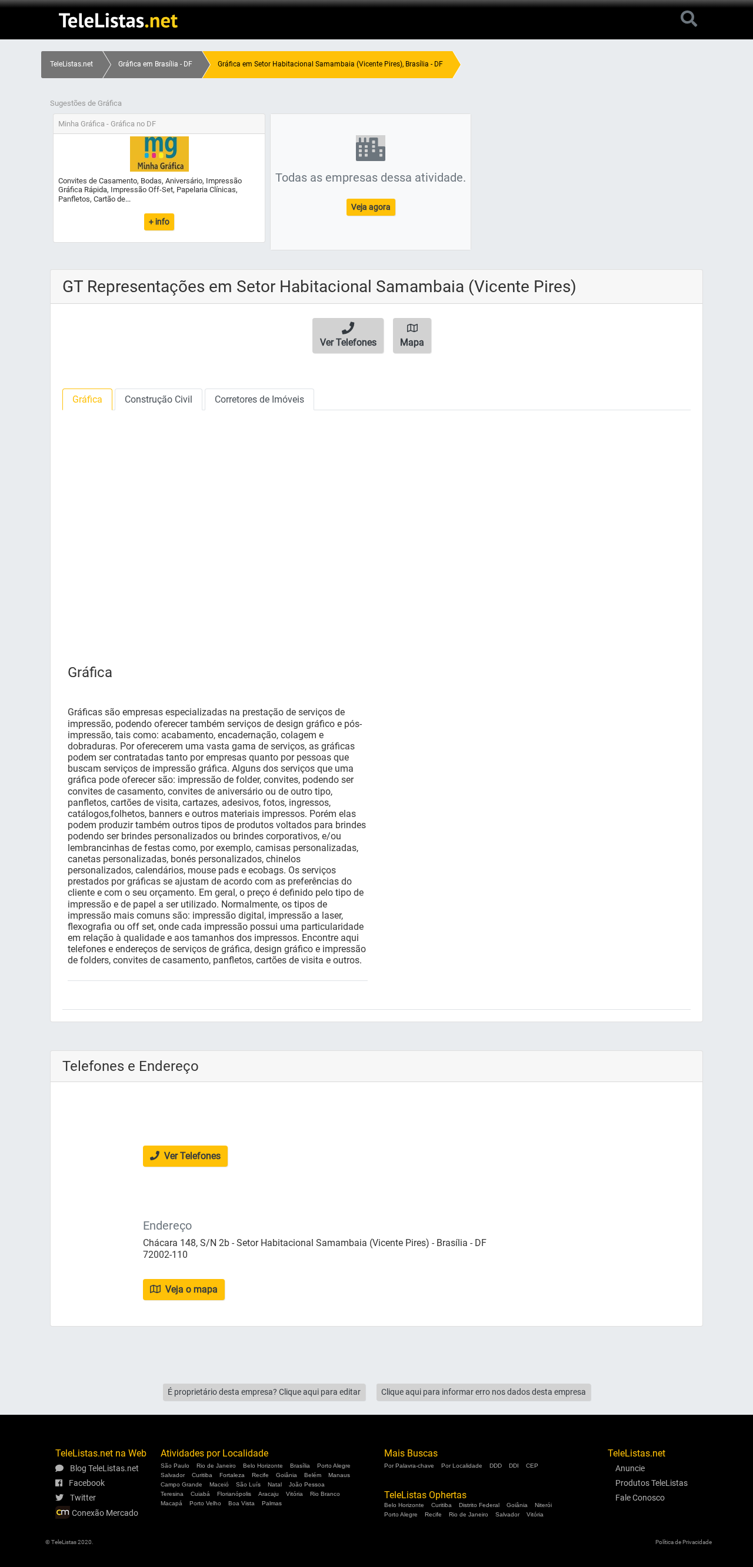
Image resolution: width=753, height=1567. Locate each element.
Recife (260, 1475)
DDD (495, 1465)
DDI (514, 1465)
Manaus (339, 1475)
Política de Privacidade (683, 1542)
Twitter (82, 1497)
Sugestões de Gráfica (86, 103)
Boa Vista (241, 1503)
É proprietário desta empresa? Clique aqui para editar (264, 1392)
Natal (275, 1484)
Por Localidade (461, 1465)
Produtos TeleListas (651, 1483)
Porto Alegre (334, 1465)
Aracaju (268, 1494)
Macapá (171, 1503)
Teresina (172, 1494)
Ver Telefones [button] (191, 1155)
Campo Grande (181, 1484)
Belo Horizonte (263, 1465)
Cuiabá (200, 1494)
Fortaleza (232, 1475)
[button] (348, 335)
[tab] (87, 399)
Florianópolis (234, 1494)
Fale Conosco (640, 1497)
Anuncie (630, 1468)
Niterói (543, 1505)
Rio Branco (325, 1494)
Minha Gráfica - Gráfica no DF (107, 123)
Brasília (300, 1465)
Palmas (272, 1503)
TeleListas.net (71, 64)
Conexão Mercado (104, 1513)
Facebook (86, 1483)
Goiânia (286, 1475)
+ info (159, 221)
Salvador (173, 1475)
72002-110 (165, 1254)
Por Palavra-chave (409, 1465)
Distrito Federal (479, 1505)
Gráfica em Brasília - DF (155, 64)
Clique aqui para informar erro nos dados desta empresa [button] (483, 1392)
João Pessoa (307, 1484)
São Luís (248, 1484)
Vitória (294, 1494)
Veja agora (371, 207)
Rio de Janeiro (216, 1465)
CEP (532, 1465)
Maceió (219, 1484)
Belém (312, 1475)
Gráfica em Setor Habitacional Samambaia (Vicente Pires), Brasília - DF (330, 64)
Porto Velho (205, 1503)
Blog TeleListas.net (103, 1468)
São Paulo (175, 1465)
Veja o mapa (190, 1289)
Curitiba (202, 1475)
